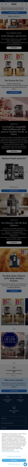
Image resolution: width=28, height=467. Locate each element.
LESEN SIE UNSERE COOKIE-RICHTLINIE (11, 451)
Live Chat (25, 464)
